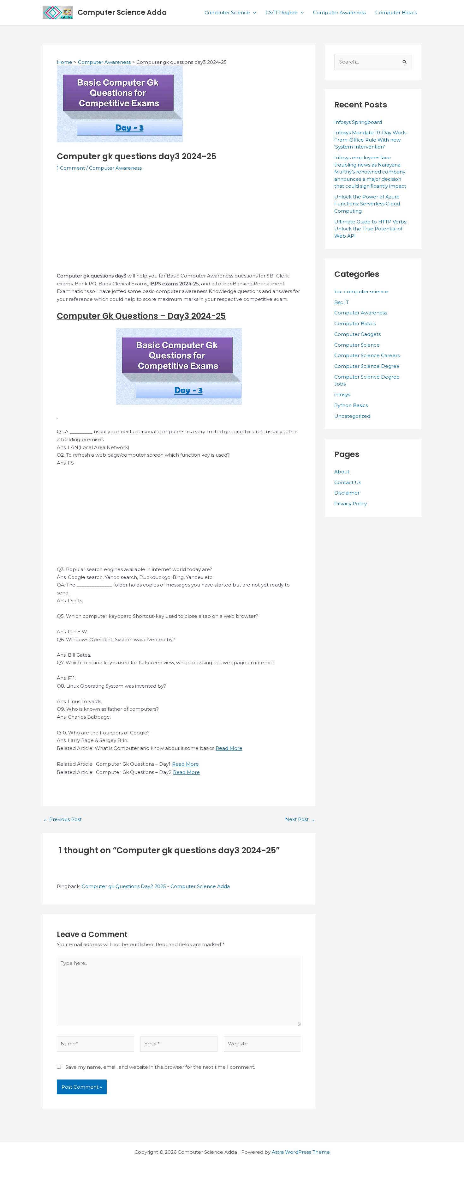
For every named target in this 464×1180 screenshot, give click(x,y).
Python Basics (351, 405)
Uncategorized (352, 416)
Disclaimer (347, 493)
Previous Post (62, 819)
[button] (253, 12)
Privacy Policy (350, 504)
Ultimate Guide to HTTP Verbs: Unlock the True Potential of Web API (370, 229)
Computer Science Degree (367, 366)
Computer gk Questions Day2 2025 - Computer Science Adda (156, 886)
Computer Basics (396, 12)
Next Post (300, 819)
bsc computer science (361, 292)
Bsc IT (341, 302)
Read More (229, 748)
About (341, 472)
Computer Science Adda (122, 12)
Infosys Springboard (358, 122)
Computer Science (227, 12)
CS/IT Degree (281, 12)
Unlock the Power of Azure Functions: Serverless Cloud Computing (367, 204)
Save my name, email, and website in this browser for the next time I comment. (160, 1067)
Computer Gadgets (357, 334)
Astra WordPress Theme (301, 1152)
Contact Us (347, 482)
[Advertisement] (179, 225)
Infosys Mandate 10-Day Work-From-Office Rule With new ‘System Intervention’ (370, 140)
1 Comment (71, 168)
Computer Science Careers (367, 355)
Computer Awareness (339, 12)
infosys (342, 395)
